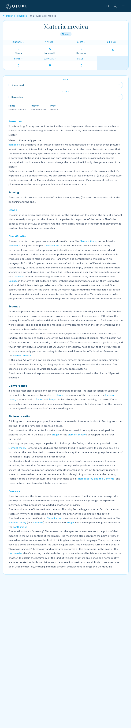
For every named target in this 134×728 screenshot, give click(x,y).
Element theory (89, 241)
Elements (14, 245)
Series (39, 399)
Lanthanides (20, 526)
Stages (53, 399)
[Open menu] (123, 6)
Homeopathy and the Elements (96, 478)
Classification (18, 236)
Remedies (16, 121)
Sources (14, 491)
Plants (59, 395)
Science (19, 276)
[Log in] (115, 6)
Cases (13, 210)
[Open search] (108, 6)
